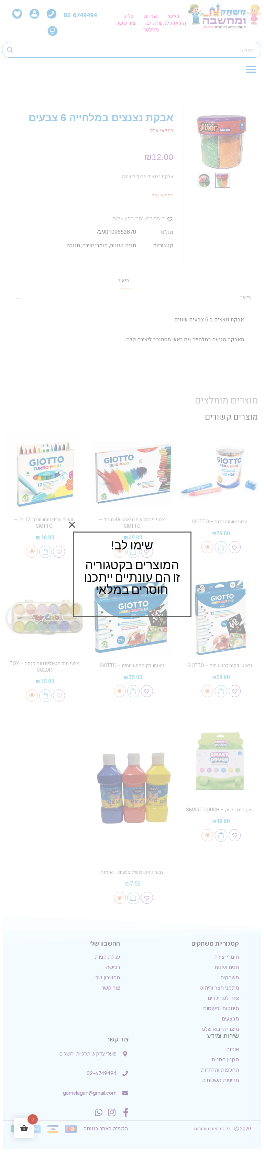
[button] (72, 525)
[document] (132, 576)
